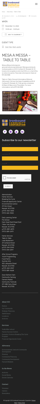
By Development (22, 16)
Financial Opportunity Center (11, 339)
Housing (5, 354)
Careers (4, 391)
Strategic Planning (8, 311)
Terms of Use (21, 403)
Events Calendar (7, 378)
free (10, 47)
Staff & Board (6, 313)
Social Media (6, 375)
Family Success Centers (10, 332)
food (6, 47)
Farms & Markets (7, 362)
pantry (19, 47)
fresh (14, 47)
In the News (7, 368)
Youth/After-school (8, 329)
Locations (5, 316)
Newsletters (6, 393)
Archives (5, 319)
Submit (8, 186)
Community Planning (9, 357)
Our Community (7, 308)
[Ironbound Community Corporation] (11, 4)
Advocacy (6, 346)
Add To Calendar (14, 34)
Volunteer (5, 388)
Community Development (10, 359)
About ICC (6, 302)
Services (5, 325)
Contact (5, 384)
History (4, 306)
